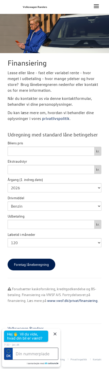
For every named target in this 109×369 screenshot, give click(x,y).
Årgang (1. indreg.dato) (25, 179)
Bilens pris (15, 143)
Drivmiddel (16, 197)
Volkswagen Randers (35, 7)
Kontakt (97, 359)
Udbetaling (16, 216)
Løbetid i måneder (21, 234)
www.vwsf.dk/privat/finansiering (72, 300)
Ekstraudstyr (17, 161)
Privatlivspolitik (78, 359)
